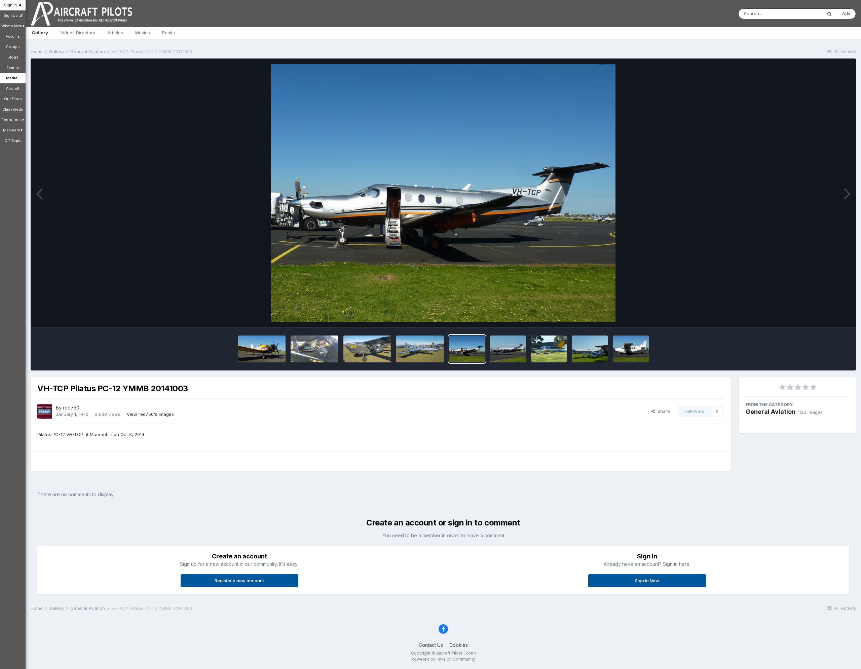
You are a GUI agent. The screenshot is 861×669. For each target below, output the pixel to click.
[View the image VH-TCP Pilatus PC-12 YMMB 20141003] (467, 349)
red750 (71, 407)
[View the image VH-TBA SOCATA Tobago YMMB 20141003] (549, 349)
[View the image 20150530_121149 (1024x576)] (367, 349)
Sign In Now (647, 580)
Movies (142, 32)
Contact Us (431, 645)
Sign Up (11, 15)
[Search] (829, 14)
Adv (846, 13)
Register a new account (239, 580)
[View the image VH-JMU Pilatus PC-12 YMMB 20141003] (508, 349)
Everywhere (801, 13)
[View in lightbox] (443, 193)
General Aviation (770, 411)
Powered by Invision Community (443, 659)
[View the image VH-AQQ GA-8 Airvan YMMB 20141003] (631, 349)
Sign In (11, 5)
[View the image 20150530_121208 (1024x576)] (314, 349)
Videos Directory (77, 32)
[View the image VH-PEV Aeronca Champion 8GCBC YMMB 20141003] (590, 349)
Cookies (458, 645)
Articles (115, 32)
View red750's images (150, 414)
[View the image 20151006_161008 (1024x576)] (262, 349)
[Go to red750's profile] (44, 411)
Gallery (40, 32)
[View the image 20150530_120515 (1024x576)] (420, 349)
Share (662, 411)
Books (168, 32)
